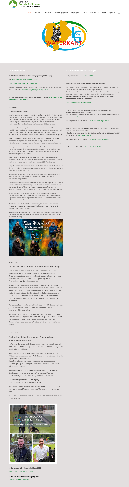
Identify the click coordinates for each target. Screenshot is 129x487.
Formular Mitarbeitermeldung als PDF (24, 83)
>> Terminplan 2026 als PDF (92, 147)
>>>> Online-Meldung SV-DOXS (98, 121)
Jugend (111, 12)
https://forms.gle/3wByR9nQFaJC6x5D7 (34, 90)
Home (30, 12)
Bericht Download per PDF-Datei (19, 480)
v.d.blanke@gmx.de (85, 135)
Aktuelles (48, 12)
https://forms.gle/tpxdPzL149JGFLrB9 (78, 102)
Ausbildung (93, 12)
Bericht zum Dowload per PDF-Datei (21, 471)
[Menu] (119, 13)
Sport (104, 12)
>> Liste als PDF (87, 76)
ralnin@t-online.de (75, 117)
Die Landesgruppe (60, 12)
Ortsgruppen (75, 12)
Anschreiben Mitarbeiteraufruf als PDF (24, 80)
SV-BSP (37, 12)
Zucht (83, 12)
